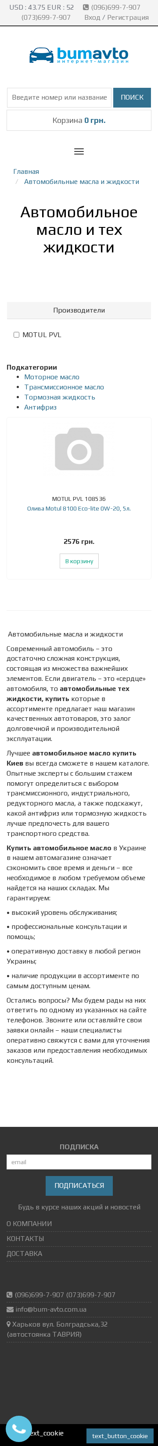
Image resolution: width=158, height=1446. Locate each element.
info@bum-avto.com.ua (50, 1309)
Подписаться (79, 1185)
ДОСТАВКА (24, 1253)
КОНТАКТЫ (25, 1238)
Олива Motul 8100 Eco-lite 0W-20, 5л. (79, 508)
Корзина (79, 120)
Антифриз (40, 407)
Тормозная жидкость (59, 397)
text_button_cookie (120, 1435)
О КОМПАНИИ (29, 1223)
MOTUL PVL (41, 335)
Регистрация (128, 17)
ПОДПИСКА (79, 1147)
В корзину (79, 561)
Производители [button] (79, 310)
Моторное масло (51, 377)
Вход (92, 17)
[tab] (79, 310)
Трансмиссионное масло (64, 387)
